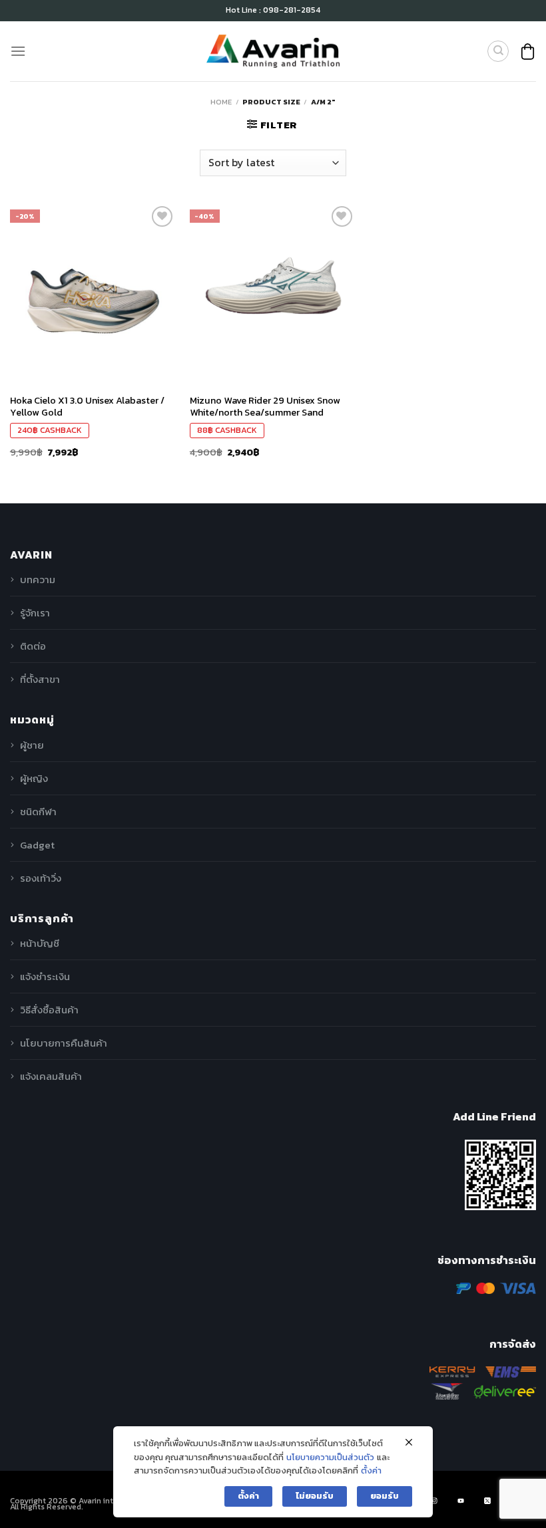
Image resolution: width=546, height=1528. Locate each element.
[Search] (498, 51)
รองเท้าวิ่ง (40, 878)
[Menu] (18, 51)
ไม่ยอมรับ (315, 1495)
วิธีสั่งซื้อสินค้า (49, 1009)
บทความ (37, 579)
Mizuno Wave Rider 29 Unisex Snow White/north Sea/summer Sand (265, 406)
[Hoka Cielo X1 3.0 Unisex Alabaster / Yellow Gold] (93, 286)
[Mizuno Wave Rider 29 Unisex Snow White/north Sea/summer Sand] (273, 286)
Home (221, 101)
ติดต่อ (33, 646)
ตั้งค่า (371, 1470)
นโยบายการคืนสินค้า (63, 1043)
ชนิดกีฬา (38, 811)
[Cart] (527, 51)
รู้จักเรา (35, 612)
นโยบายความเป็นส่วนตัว (330, 1457)
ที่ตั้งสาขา (40, 679)
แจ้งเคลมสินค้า (51, 1076)
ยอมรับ (384, 1495)
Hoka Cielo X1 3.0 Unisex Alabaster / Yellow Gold (87, 406)
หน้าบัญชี (39, 943)
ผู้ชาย (32, 745)
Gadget (37, 844)
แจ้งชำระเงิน (45, 976)
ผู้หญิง (34, 778)
